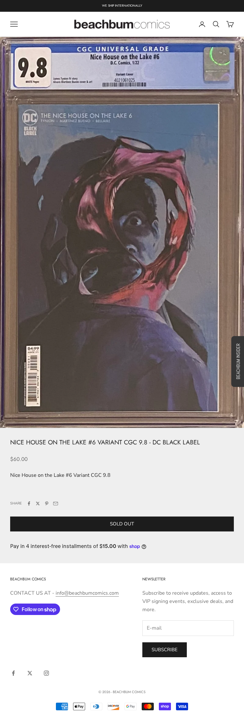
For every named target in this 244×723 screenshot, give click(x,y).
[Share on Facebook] (28, 503)
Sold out (122, 524)
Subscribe (165, 649)
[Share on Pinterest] (46, 503)
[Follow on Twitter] (30, 673)
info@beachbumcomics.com (87, 593)
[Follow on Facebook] (13, 673)
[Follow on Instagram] (46, 673)
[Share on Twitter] (37, 503)
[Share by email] (55, 503)
